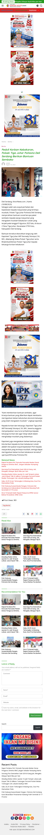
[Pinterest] (20, 818)
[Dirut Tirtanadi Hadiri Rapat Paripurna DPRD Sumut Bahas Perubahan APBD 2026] (32, 570)
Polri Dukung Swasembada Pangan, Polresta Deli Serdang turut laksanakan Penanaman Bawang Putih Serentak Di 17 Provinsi (20, 488)
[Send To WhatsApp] (40, 514)
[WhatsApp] (28, 818)
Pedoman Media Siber (18, 827)
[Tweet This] (28, 514)
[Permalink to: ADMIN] (3, 164)
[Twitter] (16, 818)
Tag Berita (6, 505)
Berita (4, 146)
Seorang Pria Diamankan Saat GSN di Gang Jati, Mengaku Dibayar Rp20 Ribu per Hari (19, 470)
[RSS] (32, 818)
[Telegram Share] (36, 514)
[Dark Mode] (37, 5)
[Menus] (3, 5)
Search (4, 724)
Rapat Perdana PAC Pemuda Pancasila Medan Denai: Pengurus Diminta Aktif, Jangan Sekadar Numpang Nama (20, 464)
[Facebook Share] (23, 514)
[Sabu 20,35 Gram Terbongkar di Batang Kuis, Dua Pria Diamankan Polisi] (32, 549)
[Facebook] (12, 818)
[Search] (41, 5)
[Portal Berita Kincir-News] (16, 5)
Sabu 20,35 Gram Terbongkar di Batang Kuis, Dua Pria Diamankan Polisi (21, 482)
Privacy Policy (25, 824)
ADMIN (8, 163)
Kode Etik (14, 824)
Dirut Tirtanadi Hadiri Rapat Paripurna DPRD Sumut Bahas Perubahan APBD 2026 (20, 494)
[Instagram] (24, 818)
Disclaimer (36, 824)
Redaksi (31, 827)
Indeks (6, 824)
